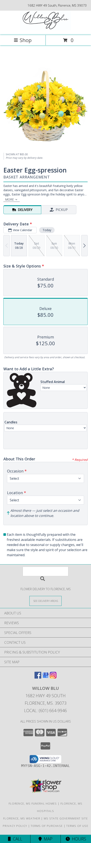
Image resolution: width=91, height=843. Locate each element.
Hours (78, 839)
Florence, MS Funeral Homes (33, 803)
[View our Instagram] (53, 677)
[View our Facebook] (37, 677)
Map (47, 839)
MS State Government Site (66, 818)
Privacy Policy (15, 826)
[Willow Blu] (45, 29)
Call (16, 839)
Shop (26, 40)
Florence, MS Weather (21, 818)
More (9, 199)
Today (47, 230)
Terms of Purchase (47, 826)
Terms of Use (77, 826)
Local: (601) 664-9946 (45, 710)
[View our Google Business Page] (45, 677)
